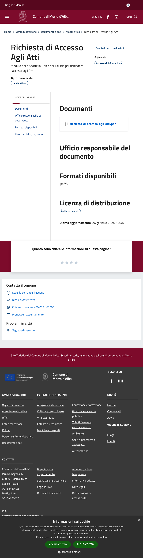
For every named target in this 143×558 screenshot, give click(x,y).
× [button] (139, 520)
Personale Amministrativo (17, 436)
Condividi (101, 48)
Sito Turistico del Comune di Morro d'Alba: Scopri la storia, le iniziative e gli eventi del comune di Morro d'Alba (71, 357)
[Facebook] (106, 16)
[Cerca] (136, 17)
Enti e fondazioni (12, 424)
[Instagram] (115, 16)
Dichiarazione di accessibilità (81, 495)
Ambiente (78, 433)
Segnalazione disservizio (51, 480)
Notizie (111, 405)
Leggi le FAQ (44, 487)
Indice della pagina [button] (25, 97)
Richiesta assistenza (49, 493)
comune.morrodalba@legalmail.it (22, 516)
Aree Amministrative (14, 411)
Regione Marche (14, 5)
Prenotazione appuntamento (46, 471)
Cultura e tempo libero (50, 411)
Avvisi (110, 417)
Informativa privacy (83, 480)
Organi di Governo (13, 405)
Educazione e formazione (87, 405)
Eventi (111, 441)
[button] (71, 552)
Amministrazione (26, 32)
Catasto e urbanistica (49, 424)
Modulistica (73, 32)
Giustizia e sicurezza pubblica (84, 413)
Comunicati (114, 411)
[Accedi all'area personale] (128, 5)
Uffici (5, 417)
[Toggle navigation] (7, 16)
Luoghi (111, 435)
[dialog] (71, 537)
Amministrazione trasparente (82, 471)
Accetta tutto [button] (58, 544)
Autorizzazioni (80, 451)
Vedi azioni (118, 48)
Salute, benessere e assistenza (83, 442)
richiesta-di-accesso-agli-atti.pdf (93, 123)
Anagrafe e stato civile (50, 405)
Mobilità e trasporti (48, 430)
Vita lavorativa (45, 417)
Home (7, 32)
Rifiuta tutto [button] (85, 544)
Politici (6, 430)
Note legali (78, 487)
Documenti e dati (51, 32)
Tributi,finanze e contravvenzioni (81, 424)
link (105, 537)
